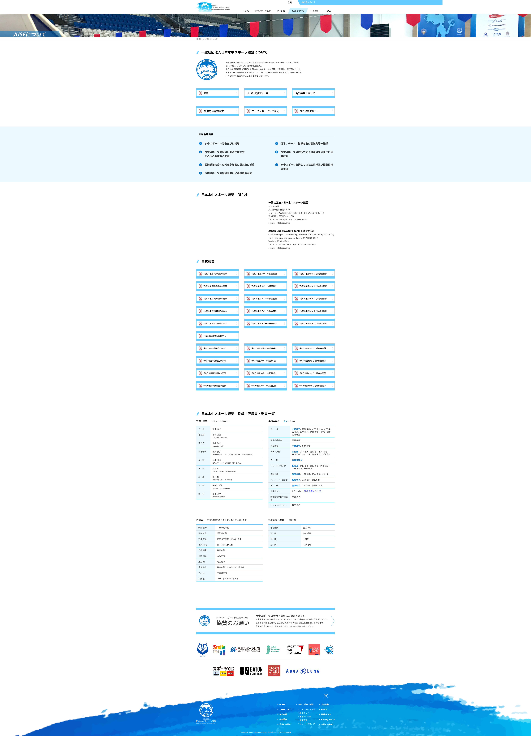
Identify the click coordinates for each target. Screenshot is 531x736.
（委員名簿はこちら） (312, 491)
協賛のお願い (285, 724)
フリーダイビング (307, 723)
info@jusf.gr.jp (283, 222)
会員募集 (283, 719)
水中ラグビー (305, 716)
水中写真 (303, 720)
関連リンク (326, 714)
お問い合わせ (309, 2)
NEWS (324, 709)
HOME (199, 39)
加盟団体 (283, 714)
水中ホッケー (305, 713)
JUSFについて (285, 709)
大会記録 (325, 704)
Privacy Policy (328, 719)
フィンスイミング (307, 709)
